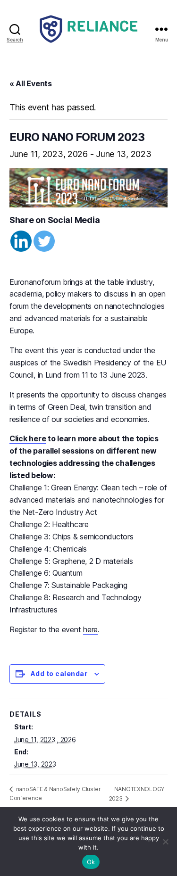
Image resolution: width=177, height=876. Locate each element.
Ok (91, 862)
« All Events (30, 83)
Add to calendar (59, 673)
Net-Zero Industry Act (60, 512)
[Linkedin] (21, 241)
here (90, 629)
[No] (165, 841)
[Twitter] (44, 241)
